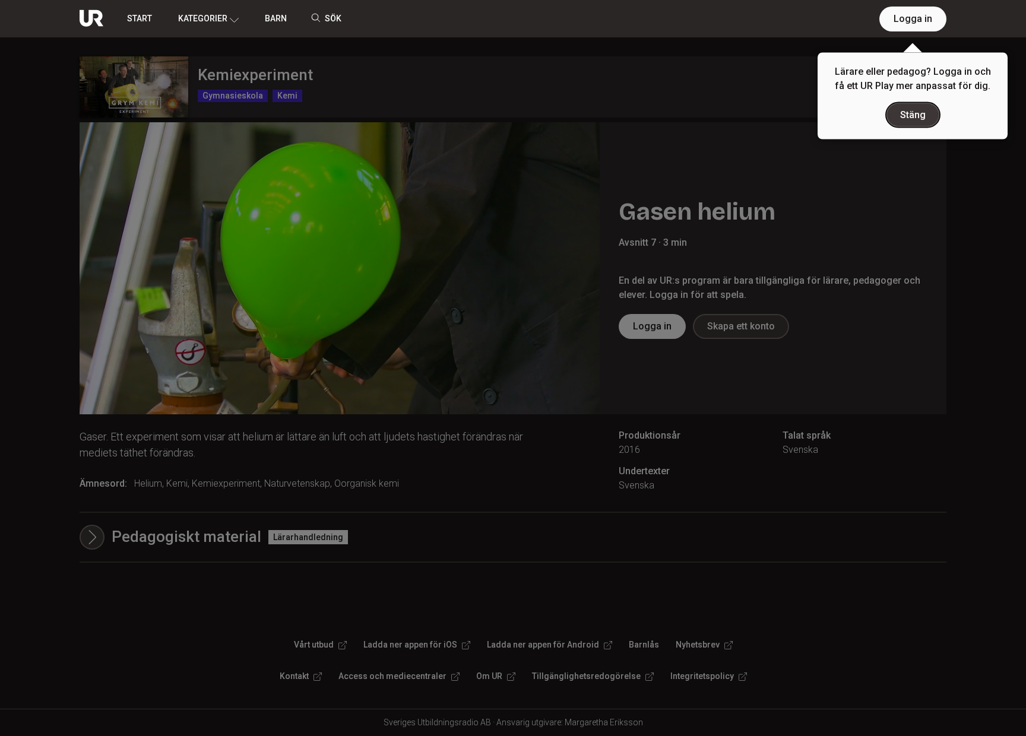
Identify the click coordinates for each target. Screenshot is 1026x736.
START (139, 18)
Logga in (913, 18)
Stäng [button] (913, 114)
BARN (276, 18)
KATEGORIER (202, 18)
